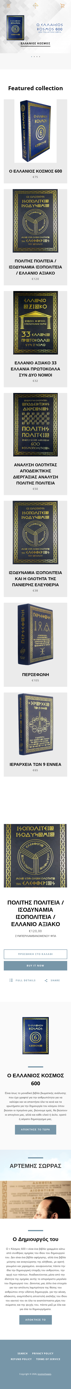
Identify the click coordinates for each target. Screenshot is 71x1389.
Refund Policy (21, 1359)
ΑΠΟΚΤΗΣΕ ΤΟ (35, 1319)
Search (23, 1353)
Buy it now (35, 965)
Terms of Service (48, 1359)
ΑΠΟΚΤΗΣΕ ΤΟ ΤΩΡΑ (35, 1129)
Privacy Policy (42, 1353)
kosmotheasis (44, 1374)
